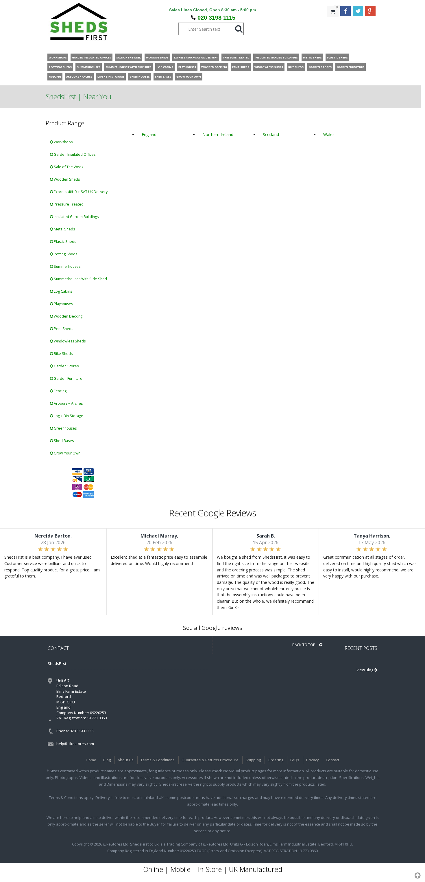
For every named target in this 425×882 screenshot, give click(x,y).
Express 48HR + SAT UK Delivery (80, 191)
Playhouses (63, 303)
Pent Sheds (63, 328)
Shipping (253, 759)
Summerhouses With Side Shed (80, 278)
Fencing (59, 390)
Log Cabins (62, 291)
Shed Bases (63, 440)
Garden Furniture (67, 378)
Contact (332, 759)
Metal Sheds (64, 229)
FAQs (294, 759)
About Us (126, 759)
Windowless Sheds (69, 341)
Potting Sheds (65, 254)
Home (91, 759)
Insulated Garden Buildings (76, 216)
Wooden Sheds (66, 179)
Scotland (271, 134)
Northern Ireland (217, 134)
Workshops (63, 142)
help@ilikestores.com (75, 743)
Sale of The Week (68, 166)
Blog (107, 759)
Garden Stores (66, 366)
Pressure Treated (68, 204)
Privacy (312, 759)
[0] (333, 23)
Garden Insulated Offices (74, 154)
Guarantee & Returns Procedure (210, 759)
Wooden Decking (67, 316)
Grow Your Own (66, 453)
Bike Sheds (63, 353)
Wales (329, 134)
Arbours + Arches (68, 403)
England (149, 134)
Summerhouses (66, 266)
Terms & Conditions (158, 759)
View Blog (365, 669)
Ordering (275, 759)
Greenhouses (65, 428)
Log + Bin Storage (68, 415)
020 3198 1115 (216, 17)
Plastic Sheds (64, 241)
